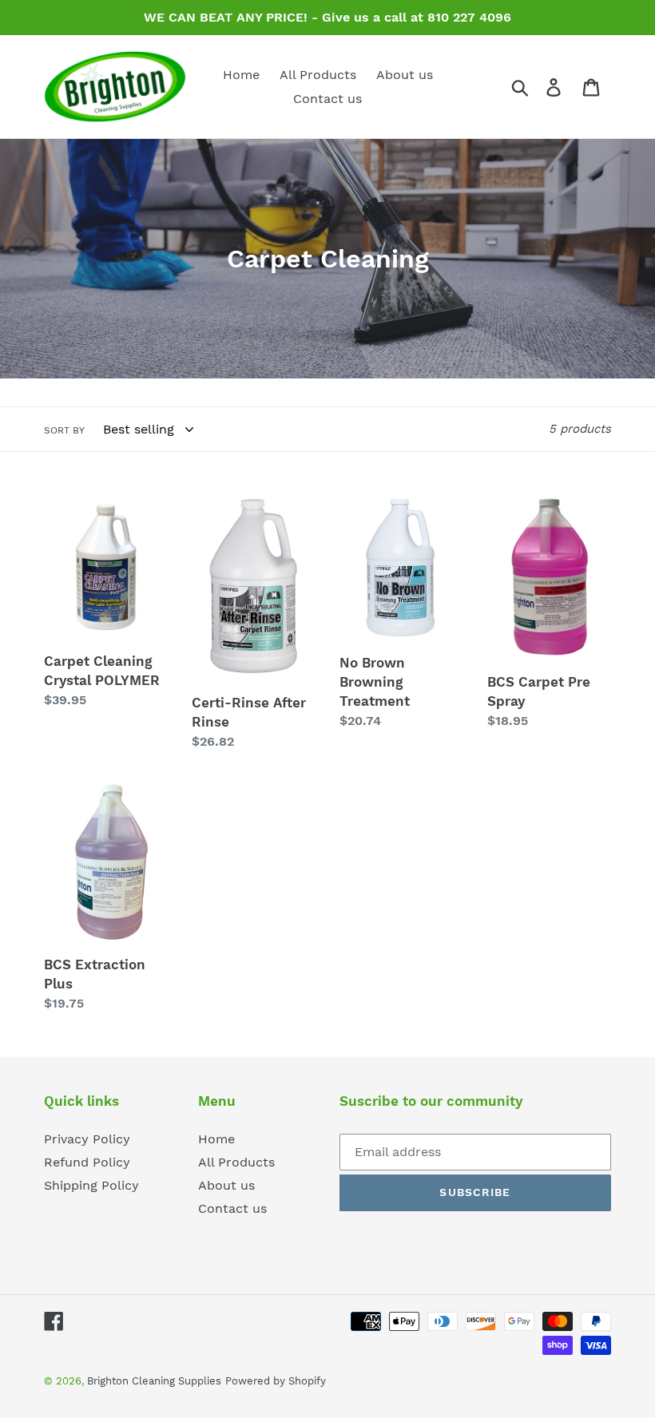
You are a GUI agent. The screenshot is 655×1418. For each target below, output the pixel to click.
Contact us (232, 1208)
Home (216, 1139)
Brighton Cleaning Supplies (154, 1381)
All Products (236, 1162)
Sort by (64, 430)
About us (226, 1185)
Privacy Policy (87, 1139)
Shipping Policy (91, 1185)
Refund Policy (87, 1162)
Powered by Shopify (275, 1381)
